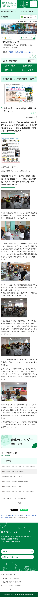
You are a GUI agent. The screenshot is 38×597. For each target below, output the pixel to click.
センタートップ (27, 37)
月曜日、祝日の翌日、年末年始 (20, 52)
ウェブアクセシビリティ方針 (12, 585)
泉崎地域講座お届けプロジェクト (14, 476)
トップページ (4, 515)
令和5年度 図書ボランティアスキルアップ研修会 (19, 466)
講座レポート (10, 70)
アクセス (5, 551)
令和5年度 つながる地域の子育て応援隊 (16, 481)
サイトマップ (7, 589)
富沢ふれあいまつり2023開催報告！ (15, 498)
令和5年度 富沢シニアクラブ (13, 486)
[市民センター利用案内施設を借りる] (28, 17)
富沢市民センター (25, 515)
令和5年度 (7, 461)
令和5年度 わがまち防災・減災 (14, 471)
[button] (33, 4)
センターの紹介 (10, 66)
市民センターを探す (14, 515)
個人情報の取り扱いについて (12, 582)
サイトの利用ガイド (9, 574)
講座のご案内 (27, 66)
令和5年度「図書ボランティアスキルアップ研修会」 (19, 492)
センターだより (27, 70)
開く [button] (29, 61)
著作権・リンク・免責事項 (11, 578)
